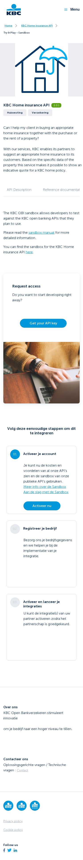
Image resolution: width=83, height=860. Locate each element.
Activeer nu (42, 506)
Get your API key (43, 323)
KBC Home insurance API (37, 25)
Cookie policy (13, 830)
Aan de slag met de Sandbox (45, 492)
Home (8, 25)
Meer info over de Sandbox (44, 487)
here (29, 252)
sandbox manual (41, 232)
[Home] (12, 9)
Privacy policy (13, 821)
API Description (19, 190)
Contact (22, 770)
